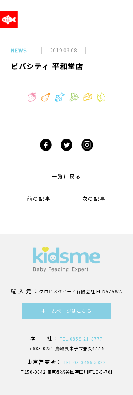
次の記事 (94, 198)
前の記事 (39, 198)
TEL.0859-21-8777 (81, 339)
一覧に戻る (67, 176)
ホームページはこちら (66, 310)
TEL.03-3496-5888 (84, 362)
